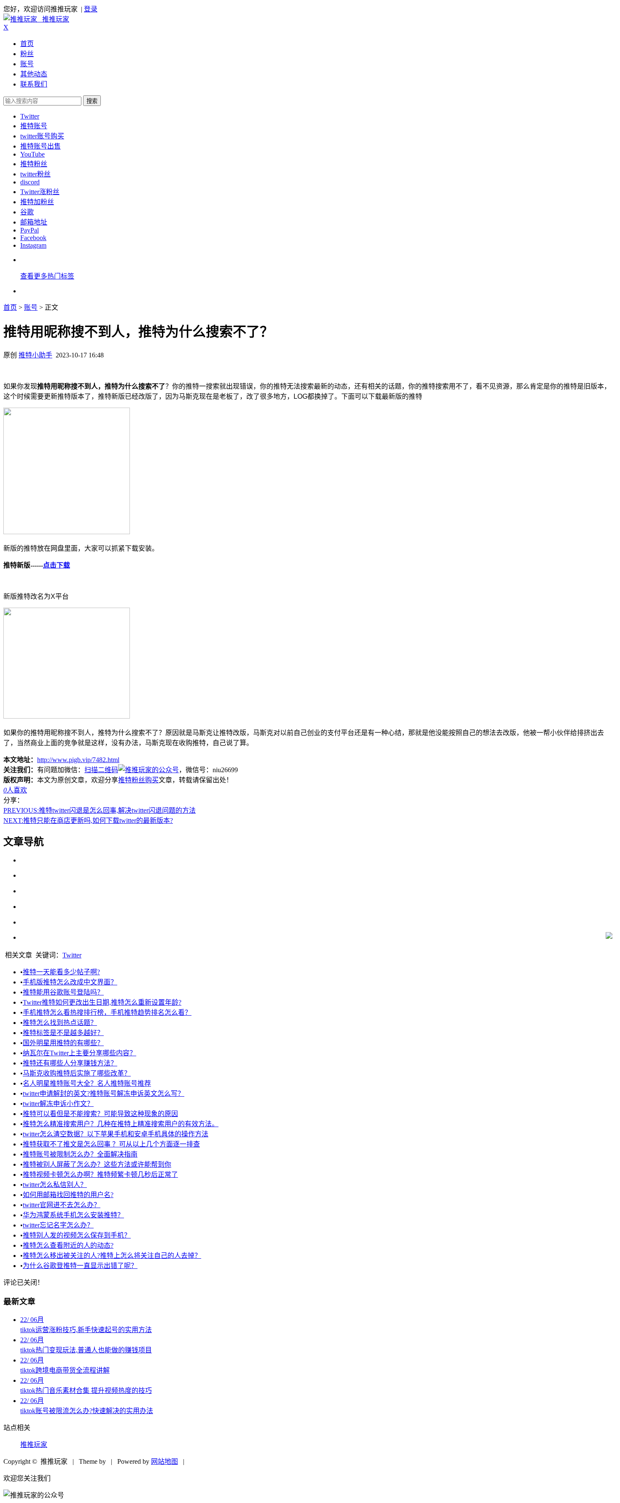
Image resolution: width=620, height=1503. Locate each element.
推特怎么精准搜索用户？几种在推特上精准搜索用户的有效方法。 (120, 1123)
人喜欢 (15, 790)
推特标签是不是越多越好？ (63, 1032)
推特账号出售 (40, 146)
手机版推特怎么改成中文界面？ (70, 982)
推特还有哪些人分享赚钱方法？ (70, 1063)
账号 (27, 64)
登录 (90, 9)
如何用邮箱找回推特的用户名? (68, 1194)
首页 (27, 43)
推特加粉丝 (37, 201)
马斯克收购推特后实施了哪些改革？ (77, 1073)
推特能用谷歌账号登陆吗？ (63, 992)
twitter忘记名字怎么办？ (58, 1225)
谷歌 (27, 212)
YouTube (32, 154)
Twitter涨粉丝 (39, 191)
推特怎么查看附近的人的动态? (68, 1245)
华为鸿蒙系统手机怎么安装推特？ (73, 1215)
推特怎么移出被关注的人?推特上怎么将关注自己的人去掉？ (112, 1255)
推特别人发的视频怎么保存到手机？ (77, 1235)
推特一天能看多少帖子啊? (61, 972)
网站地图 (164, 1461)
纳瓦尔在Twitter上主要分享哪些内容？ (79, 1053)
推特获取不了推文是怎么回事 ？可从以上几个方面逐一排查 (111, 1144)
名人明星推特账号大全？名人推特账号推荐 (87, 1083)
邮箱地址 (33, 222)
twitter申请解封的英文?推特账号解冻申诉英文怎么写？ (103, 1093)
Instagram (33, 245)
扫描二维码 (101, 769)
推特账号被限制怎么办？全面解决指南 (80, 1154)
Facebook (33, 237)
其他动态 (33, 74)
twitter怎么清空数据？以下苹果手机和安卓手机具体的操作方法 (115, 1134)
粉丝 (27, 53)
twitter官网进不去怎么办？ (61, 1204)
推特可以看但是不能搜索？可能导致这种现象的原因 (100, 1113)
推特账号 (33, 126)
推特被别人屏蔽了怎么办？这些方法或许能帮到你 (97, 1164)
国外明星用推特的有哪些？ (63, 1042)
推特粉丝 (33, 164)
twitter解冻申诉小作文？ (58, 1103)
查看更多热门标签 (47, 276)
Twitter (29, 116)
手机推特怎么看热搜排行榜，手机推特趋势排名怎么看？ (107, 1012)
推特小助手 (35, 355)
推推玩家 (33, 1444)
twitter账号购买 (42, 136)
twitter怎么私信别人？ (55, 1184)
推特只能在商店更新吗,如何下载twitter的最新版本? (88, 820)
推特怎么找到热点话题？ (60, 1022)
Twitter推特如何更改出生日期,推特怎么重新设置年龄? (102, 1002)
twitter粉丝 (35, 174)
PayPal (29, 230)
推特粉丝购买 (138, 780)
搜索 (91, 101)
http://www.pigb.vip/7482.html (78, 759)
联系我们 (33, 84)
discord (30, 182)
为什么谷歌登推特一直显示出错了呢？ (80, 1265)
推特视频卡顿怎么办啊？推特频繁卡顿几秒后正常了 (100, 1174)
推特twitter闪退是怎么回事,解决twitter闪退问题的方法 (99, 810)
